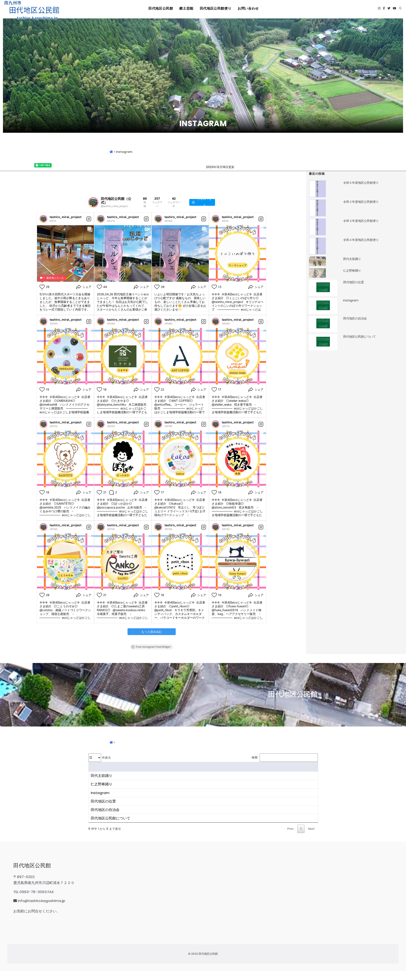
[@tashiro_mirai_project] (93, 202)
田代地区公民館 (160, 8)
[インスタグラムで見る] (88, 218)
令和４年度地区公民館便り (361, 240)
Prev (290, 829)
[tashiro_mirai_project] (43, 219)
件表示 (106, 758)
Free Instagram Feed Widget (153, 646)
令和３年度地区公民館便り (361, 221)
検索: (255, 757)
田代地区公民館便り (215, 8)
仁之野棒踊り (352, 270)
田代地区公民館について (359, 336)
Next (311, 829)
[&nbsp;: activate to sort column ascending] (203, 766)
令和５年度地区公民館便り (361, 183)
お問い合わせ (248, 8)
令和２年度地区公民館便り (361, 202)
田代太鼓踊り (352, 259)
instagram (350, 300)
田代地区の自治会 (355, 318)
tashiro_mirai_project (65, 217)
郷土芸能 (186, 8)
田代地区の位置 (353, 282)
